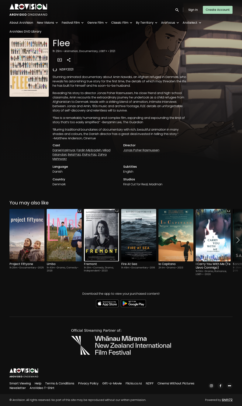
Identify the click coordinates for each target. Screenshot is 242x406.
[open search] (177, 10)
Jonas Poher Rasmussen (141, 150)
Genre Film (95, 22)
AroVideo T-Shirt (42, 388)
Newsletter (17, 388)
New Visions (45, 22)
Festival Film (71, 22)
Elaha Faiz (89, 154)
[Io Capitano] (175, 235)
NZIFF (150, 383)
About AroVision (21, 22)
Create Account (218, 10)
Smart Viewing (20, 383)
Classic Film (119, 22)
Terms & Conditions (59, 383)
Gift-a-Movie (112, 383)
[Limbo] (64, 235)
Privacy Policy (88, 383)
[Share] (69, 60)
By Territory (145, 22)
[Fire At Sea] (138, 235)
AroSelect (190, 22)
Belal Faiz (74, 154)
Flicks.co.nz (134, 383)
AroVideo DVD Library (25, 31)
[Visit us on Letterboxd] (229, 386)
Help (38, 383)
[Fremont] (101, 235)
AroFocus (168, 22)
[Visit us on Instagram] (211, 386)
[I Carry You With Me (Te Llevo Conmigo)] (213, 235)
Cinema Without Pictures (175, 383)
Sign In (193, 10)
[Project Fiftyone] (26, 235)
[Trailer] (60, 60)
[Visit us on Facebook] (220, 386)
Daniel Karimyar (64, 150)
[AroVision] (23, 372)
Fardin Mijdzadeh (89, 150)
